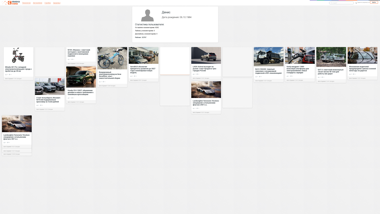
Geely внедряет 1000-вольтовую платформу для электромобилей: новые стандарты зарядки (298, 70)
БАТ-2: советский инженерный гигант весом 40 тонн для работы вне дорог (330, 72)
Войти (374, 2)
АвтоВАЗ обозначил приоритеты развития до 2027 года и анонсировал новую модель (142, 70)
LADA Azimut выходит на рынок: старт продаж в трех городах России (204, 69)
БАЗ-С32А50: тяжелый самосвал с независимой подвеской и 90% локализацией (268, 71)
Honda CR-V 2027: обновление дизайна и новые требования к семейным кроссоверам (80, 92)
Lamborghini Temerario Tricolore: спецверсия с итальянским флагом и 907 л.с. (206, 103)
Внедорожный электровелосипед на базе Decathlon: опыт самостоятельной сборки (110, 75)
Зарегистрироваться (363, 2)
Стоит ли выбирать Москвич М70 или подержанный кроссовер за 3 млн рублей (48, 100)
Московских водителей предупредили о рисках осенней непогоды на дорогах (362, 69)
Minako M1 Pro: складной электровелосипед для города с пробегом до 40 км (18, 69)
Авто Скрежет (9, 78)
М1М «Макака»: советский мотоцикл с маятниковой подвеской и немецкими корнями (79, 53)
